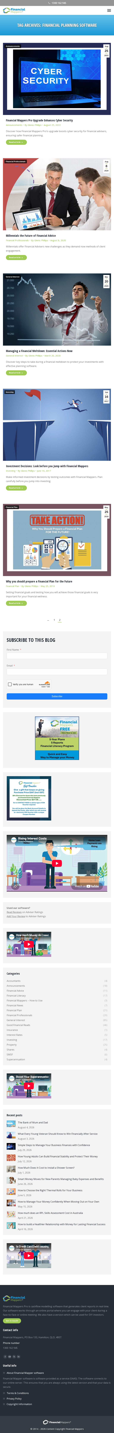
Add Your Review (16, 916)
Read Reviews (14, 912)
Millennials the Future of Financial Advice (31, 236)
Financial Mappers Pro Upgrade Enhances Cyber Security (39, 120)
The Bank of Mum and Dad (33, 1122)
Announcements (13, 46)
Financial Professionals (16, 162)
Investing (10, 392)
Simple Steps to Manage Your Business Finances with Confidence (54, 1145)
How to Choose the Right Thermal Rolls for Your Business (50, 1190)
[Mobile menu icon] (109, 10)
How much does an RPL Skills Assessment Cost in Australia (50, 1213)
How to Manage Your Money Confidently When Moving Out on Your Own (58, 1201)
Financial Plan (12, 507)
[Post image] (11, 1123)
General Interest (12, 277)
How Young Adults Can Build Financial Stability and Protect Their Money (58, 1156)
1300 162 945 (59, 3)
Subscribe (57, 696)
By (33, 124)
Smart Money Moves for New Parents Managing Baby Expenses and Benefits (61, 1179)
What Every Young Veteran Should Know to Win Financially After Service (58, 1133)
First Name (13, 649)
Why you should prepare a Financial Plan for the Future (39, 581)
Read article (14, 142)
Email (10, 665)
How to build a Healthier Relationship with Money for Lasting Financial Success (61, 1224)
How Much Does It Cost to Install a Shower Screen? (46, 1167)
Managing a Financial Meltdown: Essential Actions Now (39, 351)
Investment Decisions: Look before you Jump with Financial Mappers (47, 466)
